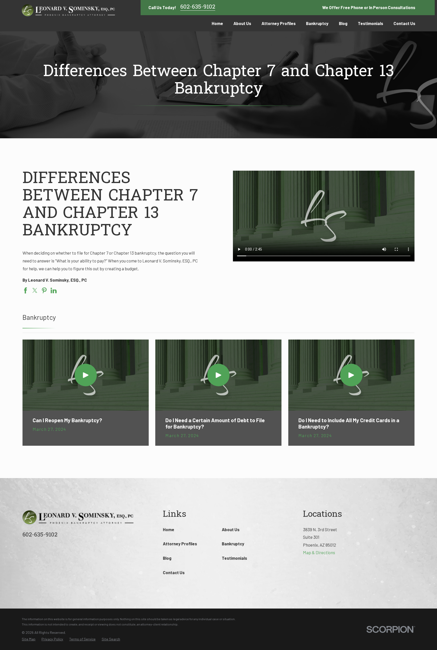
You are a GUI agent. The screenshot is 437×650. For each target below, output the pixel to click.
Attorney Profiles (180, 543)
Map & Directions (319, 552)
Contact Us (174, 572)
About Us (230, 529)
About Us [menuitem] (242, 23)
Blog (167, 558)
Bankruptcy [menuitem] (317, 23)
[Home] (69, 10)
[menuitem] (28, 639)
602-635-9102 (197, 7)
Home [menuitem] (217, 23)
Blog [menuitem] (343, 23)
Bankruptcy (233, 543)
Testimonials (234, 558)
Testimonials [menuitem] (370, 23)
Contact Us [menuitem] (404, 23)
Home (168, 529)
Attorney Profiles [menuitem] (278, 23)
